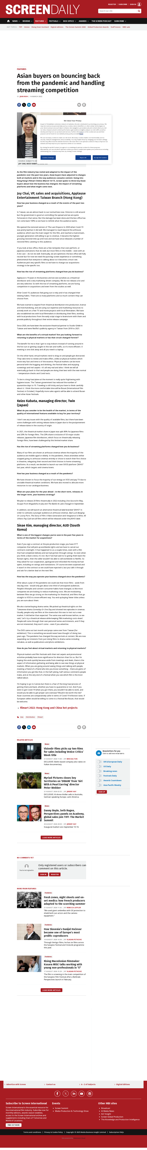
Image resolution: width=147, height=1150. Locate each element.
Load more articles (51, 837)
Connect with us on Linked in (74, 1094)
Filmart (40, 717)
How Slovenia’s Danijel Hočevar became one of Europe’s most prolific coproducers (63, 932)
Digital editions (57, 27)
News (47, 744)
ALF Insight (106, 1114)
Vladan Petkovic (74, 939)
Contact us (50, 1084)
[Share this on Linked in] (29, 105)
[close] (85, 100)
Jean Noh (24, 96)
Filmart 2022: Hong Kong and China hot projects (49, 707)
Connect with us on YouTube (82, 1094)
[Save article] (84, 105)
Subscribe (123, 4)
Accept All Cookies (100, 157)
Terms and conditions (32, 1132)
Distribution (30, 717)
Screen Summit (61, 1108)
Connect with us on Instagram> (90, 1094)
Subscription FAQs (116, 1132)
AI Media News (107, 1111)
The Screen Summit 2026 (75, 27)
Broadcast (105, 1108)
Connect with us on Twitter (66, 1093)
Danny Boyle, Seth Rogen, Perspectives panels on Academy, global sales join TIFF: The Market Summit (64, 815)
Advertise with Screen (16, 1084)
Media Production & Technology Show (72, 1111)
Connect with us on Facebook (57, 1094)
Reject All (83, 157)
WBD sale (126, 27)
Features (21, 69)
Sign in (133, 4)
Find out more (14, 1125)
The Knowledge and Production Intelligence (120, 1119)
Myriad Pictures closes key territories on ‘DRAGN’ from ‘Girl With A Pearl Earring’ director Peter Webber (63, 782)
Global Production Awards (98, 27)
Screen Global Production (112, 1117)
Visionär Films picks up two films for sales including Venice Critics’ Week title (63, 752)
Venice (27, 27)
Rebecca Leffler (74, 907)
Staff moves (115, 27)
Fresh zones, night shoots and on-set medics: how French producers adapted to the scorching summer (64, 901)
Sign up (102, 792)
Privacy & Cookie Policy (53, 1132)
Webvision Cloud (79, 1138)
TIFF (20, 27)
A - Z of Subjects (88, 1084)
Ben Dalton (72, 759)
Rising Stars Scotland (40, 27)
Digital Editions (123, 1084)
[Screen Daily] (43, 13)
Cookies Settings (48, 157)
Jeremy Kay (71, 791)
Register (112, 4)
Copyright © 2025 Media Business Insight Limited (86, 1132)
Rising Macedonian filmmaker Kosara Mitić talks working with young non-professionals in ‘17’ (63, 964)
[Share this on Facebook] (19, 105)
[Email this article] (34, 105)
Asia (21, 717)
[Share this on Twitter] (24, 105)
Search (139, 11)
